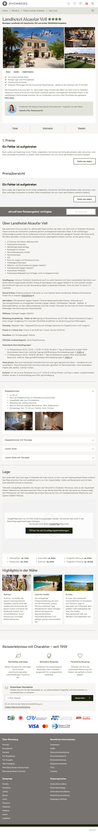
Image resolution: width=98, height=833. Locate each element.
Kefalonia (6, 788)
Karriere (5, 752)
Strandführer (27, 295)
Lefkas (5, 791)
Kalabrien (6, 807)
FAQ (52, 767)
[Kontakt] (81, 3)
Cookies (53, 771)
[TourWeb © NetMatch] (92, 830)
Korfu (4, 799)
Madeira (5, 810)
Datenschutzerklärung (59, 752)
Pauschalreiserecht (58, 756)
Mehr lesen (9, 98)
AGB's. (79, 352)
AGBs (52, 748)
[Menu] (93, 3)
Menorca (6, 803)
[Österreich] (87, 3)
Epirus (5, 795)
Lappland (6, 818)
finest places (28, 72)
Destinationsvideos (58, 784)
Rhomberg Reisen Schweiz (13, 771)
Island (4, 814)
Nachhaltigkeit (8, 764)
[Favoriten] (75, 3)
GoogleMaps (54, 524)
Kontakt (5, 745)
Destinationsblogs (57, 788)
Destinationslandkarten (60, 791)
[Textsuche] (69, 3)
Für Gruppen (7, 760)
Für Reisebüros (8, 756)
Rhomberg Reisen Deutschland (15, 767)
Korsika (5, 784)
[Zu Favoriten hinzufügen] (93, 11)
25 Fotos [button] (10, 63)
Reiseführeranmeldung (60, 795)
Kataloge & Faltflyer (58, 799)
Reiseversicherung (58, 760)
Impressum (55, 745)
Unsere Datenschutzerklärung (17, 707)
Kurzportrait (7, 748)
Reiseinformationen (58, 764)
